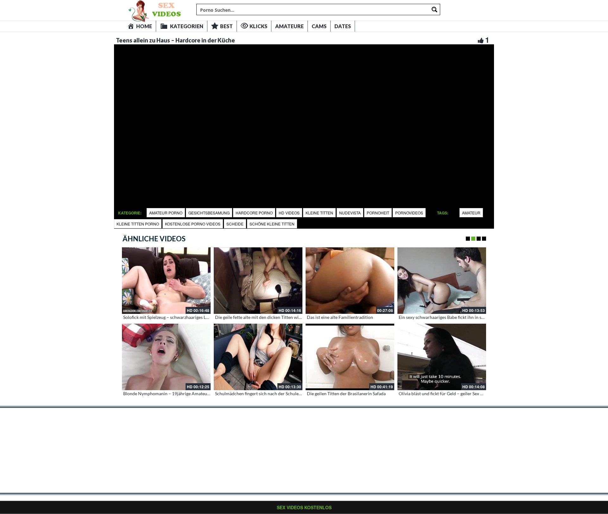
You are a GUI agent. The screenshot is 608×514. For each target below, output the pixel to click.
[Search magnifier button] (434, 9)
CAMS (319, 26)
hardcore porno (254, 212)
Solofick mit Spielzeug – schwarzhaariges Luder (169, 317)
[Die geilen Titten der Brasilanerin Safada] (350, 357)
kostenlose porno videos (192, 223)
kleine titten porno (138, 223)
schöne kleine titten (272, 223)
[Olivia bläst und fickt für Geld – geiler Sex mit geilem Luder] (441, 357)
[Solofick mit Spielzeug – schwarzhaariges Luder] (166, 280)
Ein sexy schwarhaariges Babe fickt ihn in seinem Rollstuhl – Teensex (465, 317)
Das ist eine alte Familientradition (340, 317)
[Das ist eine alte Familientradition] (350, 280)
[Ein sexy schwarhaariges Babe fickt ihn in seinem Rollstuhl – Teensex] (441, 280)
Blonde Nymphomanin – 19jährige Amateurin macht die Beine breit (189, 393)
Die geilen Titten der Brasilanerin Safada (346, 393)
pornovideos (409, 212)
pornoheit (378, 212)
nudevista (350, 212)
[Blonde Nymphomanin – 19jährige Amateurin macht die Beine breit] (166, 357)
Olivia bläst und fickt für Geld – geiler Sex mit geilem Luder (456, 393)
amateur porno (165, 212)
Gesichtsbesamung (209, 212)
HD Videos (289, 212)
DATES (342, 26)
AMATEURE (289, 26)
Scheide (235, 223)
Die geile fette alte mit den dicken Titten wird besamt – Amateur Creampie (287, 317)
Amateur (471, 212)
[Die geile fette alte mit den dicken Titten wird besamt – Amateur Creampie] (258, 280)
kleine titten (319, 212)
